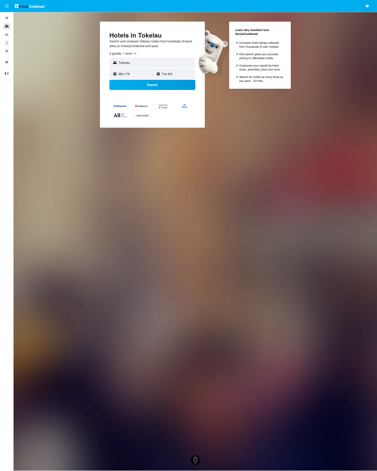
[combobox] (123, 53)
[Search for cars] (7, 34)
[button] (6, 6)
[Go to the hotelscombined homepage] (29, 6)
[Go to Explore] (7, 51)
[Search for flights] (7, 18)
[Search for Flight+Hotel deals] (7, 43)
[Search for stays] (7, 26)
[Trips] (7, 62)
